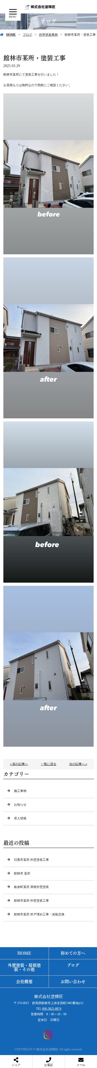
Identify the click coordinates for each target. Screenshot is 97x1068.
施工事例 (20, 791)
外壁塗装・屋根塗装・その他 (24, 967)
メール (81, 1064)
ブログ (27, 34)
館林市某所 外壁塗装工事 (31, 900)
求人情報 (20, 818)
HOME (11, 34)
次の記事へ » (78, 764)
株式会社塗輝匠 (48, 996)
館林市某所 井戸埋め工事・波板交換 (39, 914)
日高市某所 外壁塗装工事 (31, 860)
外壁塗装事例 (48, 34)
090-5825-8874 (51, 1009)
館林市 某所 (22, 873)
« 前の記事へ (19, 764)
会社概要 (24, 982)
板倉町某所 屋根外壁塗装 (31, 887)
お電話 (48, 1064)
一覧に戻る (48, 764)
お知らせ (20, 804)
